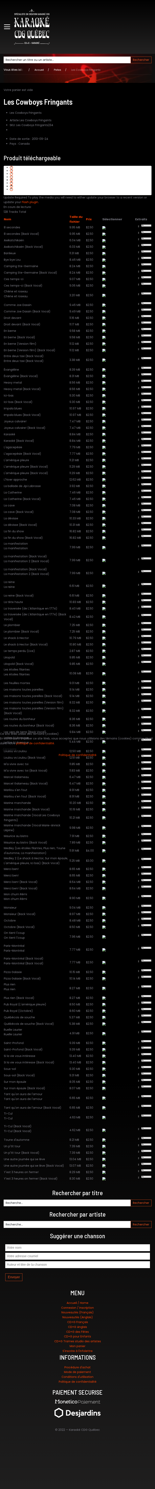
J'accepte (9, 749)
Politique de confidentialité (77, 755)
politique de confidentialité (35, 743)
